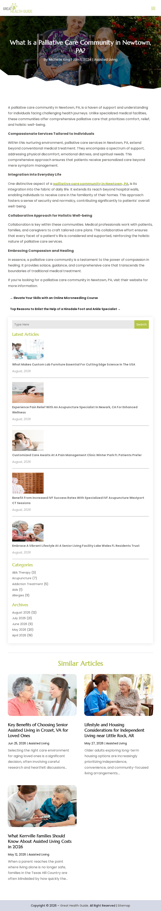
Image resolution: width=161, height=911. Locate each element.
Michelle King (59, 59)
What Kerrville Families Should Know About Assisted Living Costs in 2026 (39, 841)
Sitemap (124, 905)
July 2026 (19, 618)
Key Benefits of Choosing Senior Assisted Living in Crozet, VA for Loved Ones (38, 730)
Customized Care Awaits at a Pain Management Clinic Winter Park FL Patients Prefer (77, 455)
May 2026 (19, 630)
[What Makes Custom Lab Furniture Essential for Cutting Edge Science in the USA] (28, 350)
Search (141, 324)
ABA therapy (21, 572)
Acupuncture (21, 578)
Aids (15, 590)
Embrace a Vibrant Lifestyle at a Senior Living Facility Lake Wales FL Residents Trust (76, 546)
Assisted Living (105, 59)
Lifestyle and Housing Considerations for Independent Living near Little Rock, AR (114, 730)
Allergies (18, 595)
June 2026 (19, 624)
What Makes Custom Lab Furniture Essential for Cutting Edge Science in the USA (73, 364)
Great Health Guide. (74, 905)
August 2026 (21, 612)
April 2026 (19, 635)
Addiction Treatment (27, 584)
